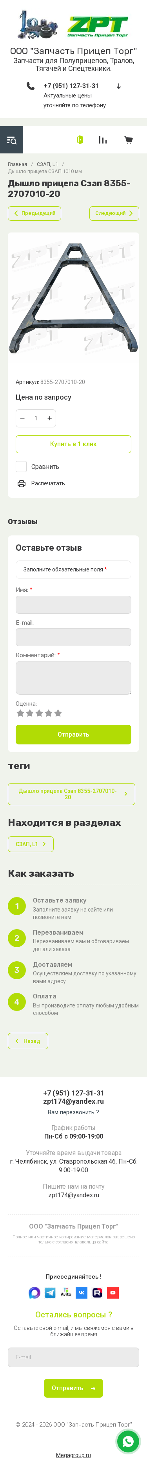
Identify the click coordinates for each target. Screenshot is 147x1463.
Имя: (24, 590)
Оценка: (26, 704)
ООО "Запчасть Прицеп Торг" (73, 50)
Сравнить (45, 466)
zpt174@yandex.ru (73, 1101)
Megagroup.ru (73, 1455)
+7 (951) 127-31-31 (71, 86)
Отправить (73, 734)
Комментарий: (38, 655)
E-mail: (25, 623)
